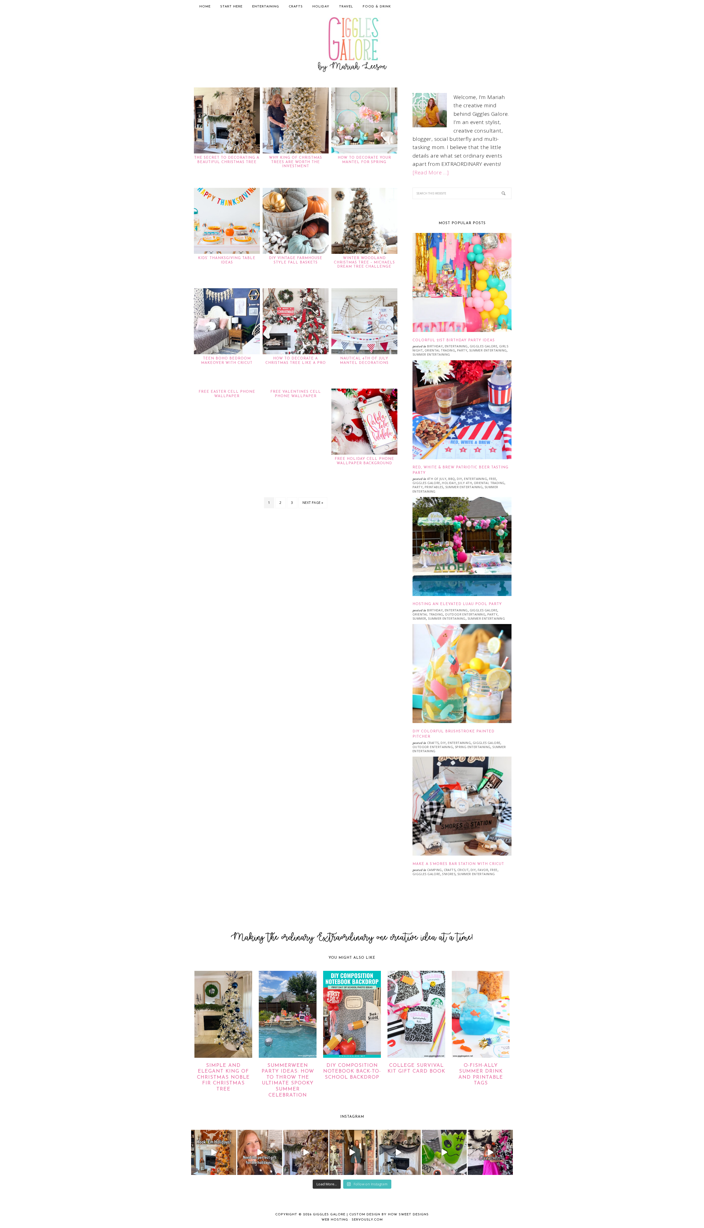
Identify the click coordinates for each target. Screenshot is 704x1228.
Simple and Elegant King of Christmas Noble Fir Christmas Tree (223, 1077)
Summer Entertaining (488, 350)
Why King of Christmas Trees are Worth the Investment (295, 162)
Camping (434, 870)
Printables (434, 487)
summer (419, 618)
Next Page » (312, 502)
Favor (483, 870)
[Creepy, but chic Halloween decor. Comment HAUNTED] (398, 1152)
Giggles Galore (352, 45)
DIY (459, 479)
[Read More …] (431, 172)
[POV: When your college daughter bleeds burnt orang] (213, 1152)
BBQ (451, 479)
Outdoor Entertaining (465, 614)
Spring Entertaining (473, 747)
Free (492, 479)
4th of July (436, 479)
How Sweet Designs (408, 1214)
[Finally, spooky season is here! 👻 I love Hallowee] (490, 1152)
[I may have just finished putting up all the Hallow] (352, 1152)
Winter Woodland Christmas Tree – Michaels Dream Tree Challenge (364, 262)
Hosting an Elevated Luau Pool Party (457, 604)
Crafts (433, 743)
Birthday (435, 346)
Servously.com (367, 1219)
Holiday (449, 483)
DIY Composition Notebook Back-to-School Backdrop (352, 1071)
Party (462, 350)
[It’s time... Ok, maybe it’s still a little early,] (305, 1152)
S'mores (448, 874)
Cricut (463, 870)
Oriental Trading (440, 350)
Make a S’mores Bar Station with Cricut (458, 864)
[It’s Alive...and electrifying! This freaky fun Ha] (444, 1152)
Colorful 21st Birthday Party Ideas (454, 340)
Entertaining (456, 346)
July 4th (465, 483)
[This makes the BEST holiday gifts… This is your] (259, 1152)
